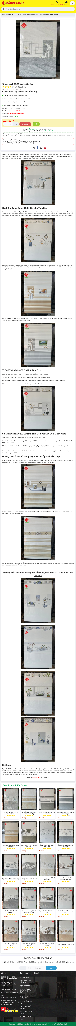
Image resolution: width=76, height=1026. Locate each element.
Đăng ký (51, 968)
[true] (36, 124)
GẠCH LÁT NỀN (25, 986)
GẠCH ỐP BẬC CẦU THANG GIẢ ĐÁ (25, 991)
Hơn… (22, 1020)
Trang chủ (5, 14)
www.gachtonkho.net (12, 992)
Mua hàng (25, 124)
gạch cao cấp (67, 460)
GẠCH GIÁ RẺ (24, 977)
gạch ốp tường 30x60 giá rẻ (60, 156)
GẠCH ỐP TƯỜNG (14, 14)
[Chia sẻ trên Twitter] (41, 148)
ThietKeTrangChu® (61, 1024)
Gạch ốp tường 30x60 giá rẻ (29, 14)
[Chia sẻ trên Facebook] (37, 148)
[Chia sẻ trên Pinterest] (45, 148)
